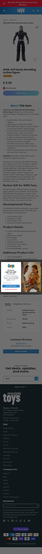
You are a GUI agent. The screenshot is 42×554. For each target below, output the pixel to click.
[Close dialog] (40, 263)
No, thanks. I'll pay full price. (11, 289)
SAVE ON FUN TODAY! (11, 286)
